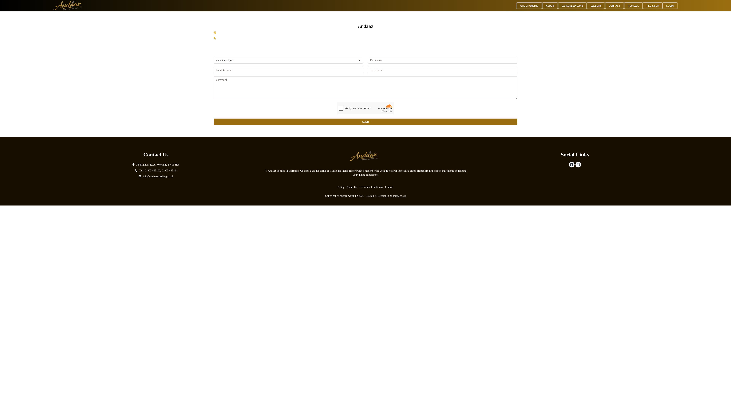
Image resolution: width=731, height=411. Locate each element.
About (550, 6)
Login (670, 6)
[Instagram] (578, 164)
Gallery (596, 6)
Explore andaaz (572, 6)
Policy (341, 187)
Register (652, 6)
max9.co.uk (399, 195)
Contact (614, 6)
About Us (352, 187)
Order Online (529, 6)
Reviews (633, 6)
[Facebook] (572, 164)
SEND (365, 122)
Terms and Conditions (371, 187)
